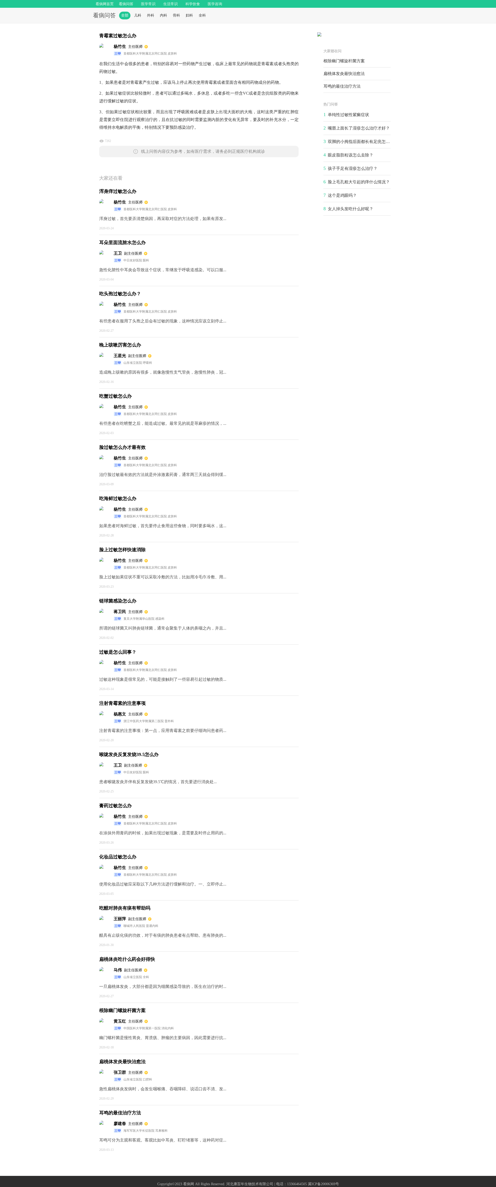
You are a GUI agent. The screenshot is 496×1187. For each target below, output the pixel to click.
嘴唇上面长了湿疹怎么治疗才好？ (359, 128)
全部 (124, 15)
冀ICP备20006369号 (323, 1184)
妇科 (189, 15)
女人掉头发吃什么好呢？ (350, 209)
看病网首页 (105, 4)
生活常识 (170, 4)
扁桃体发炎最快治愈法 (344, 73)
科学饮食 (192, 4)
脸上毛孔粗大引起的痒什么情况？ (359, 182)
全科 (202, 15)
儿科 (137, 15)
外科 (150, 15)
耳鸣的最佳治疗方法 (342, 86)
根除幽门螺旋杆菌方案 (344, 61)
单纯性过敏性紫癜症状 (348, 114)
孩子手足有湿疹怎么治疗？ (352, 168)
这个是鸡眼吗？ (342, 195)
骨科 (176, 15)
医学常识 (148, 4)
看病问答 (126, 4)
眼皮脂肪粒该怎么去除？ (350, 155)
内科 (163, 15)
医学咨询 (215, 4)
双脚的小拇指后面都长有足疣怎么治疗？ (365, 141)
